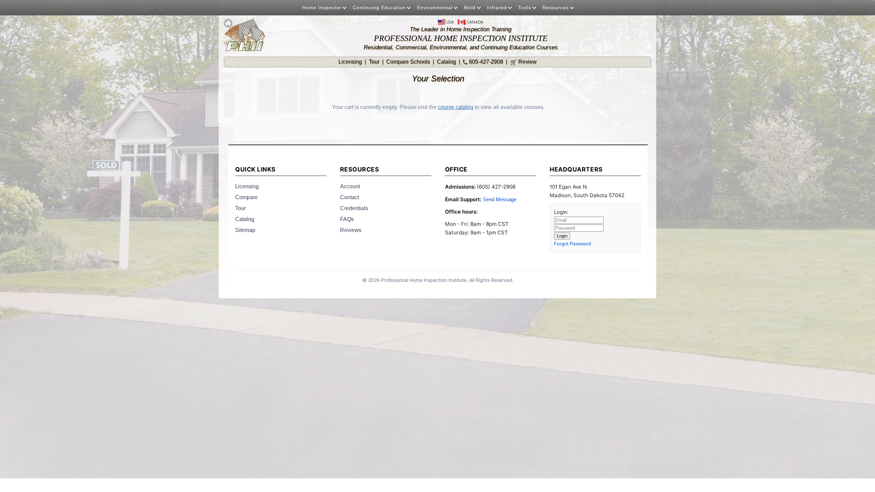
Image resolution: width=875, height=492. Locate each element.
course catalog (455, 107)
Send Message (499, 199)
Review (523, 62)
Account (350, 186)
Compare (246, 197)
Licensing (350, 62)
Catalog (446, 62)
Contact (349, 197)
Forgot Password (572, 243)
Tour (374, 62)
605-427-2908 (486, 62)
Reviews (350, 230)
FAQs (347, 219)
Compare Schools (408, 62)
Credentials (354, 208)
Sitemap (245, 230)
